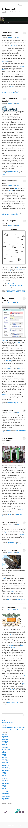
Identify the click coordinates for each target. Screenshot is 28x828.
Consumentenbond (13, 45)
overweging (23, 430)
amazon (22, 91)
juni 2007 (4, 772)
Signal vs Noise (5, 394)
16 (24, 410)
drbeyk (17, 514)
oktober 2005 (5, 795)
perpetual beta (9, 360)
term (18, 267)
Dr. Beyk (18, 469)
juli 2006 (4, 785)
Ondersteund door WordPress (14, 825)
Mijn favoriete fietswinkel (7, 439)
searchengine (16, 172)
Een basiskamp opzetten (8, 299)
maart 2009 (4, 743)
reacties (18, 403)
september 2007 (6, 769)
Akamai (21, 645)
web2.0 (8, 214)
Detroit (21, 585)
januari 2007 (5, 778)
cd (24, 91)
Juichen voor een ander (7, 722)
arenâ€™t (17, 287)
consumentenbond (6, 92)
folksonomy (20, 205)
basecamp (4, 214)
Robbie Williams (5, 70)
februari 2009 (5, 744)
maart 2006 (4, 788)
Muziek (13, 91)
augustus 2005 (5, 798)
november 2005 (5, 793)
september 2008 (6, 749)
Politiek (9, 430)
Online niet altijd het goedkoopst (10, 33)
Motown (12, 591)
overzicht (9, 270)
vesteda (21, 599)
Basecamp (10, 190)
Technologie (15, 171)
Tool (14, 542)
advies (23, 683)
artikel (10, 634)
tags (9, 543)
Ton (18, 37)
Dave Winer (12, 689)
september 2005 (6, 796)
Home (3, 22)
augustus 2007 (5, 770)
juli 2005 (4, 800)
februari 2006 (5, 790)
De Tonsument (8, 9)
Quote (3, 578)
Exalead (4, 117)
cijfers (11, 86)
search (11, 172)
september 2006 (6, 782)
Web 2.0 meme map (14, 627)
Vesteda (10, 585)
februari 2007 (5, 777)
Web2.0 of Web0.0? (9, 607)
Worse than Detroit (9, 550)
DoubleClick (16, 644)
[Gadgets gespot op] (14, 819)
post (16, 188)
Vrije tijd (9, 514)
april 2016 (4, 734)
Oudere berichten (6, 709)
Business (9, 91)
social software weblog (20, 269)
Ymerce (5, 627)
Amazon (11, 60)
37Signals (17, 342)
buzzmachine (5, 543)
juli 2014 (4, 738)
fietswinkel (4, 515)
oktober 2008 (5, 747)
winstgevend (5, 61)
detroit (17, 599)
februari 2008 (5, 760)
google (7, 172)
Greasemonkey (18, 675)
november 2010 (5, 741)
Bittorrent (13, 647)
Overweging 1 (7, 410)
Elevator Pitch (11, 283)
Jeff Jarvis (21, 534)
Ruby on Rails (10, 368)
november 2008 (5, 746)
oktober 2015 (5, 736)
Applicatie (9, 171)
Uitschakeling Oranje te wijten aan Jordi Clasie (13, 727)
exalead (4, 172)
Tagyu (6, 532)
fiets (21, 514)
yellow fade (20, 368)
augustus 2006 (5, 783)
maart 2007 (4, 775)
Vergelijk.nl (22, 66)
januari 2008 (5, 762)
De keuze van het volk (10, 522)
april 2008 (4, 757)
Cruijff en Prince (6, 720)
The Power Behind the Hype (15, 285)
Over (8, 22)
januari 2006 (5, 791)
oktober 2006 (5, 780)
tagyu (12, 543)
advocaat (18, 430)
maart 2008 (4, 759)
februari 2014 (5, 739)
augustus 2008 (5, 751)
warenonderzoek (11, 47)
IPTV (18, 122)
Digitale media (15, 290)
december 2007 (5, 764)
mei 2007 (4, 773)
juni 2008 (4, 754)
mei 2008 (4, 756)
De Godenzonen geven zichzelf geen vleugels (13, 729)
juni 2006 (4, 787)
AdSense (11, 645)
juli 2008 (4, 752)
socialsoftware (10, 291)
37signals (4, 403)
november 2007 (5, 765)
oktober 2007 (5, 767)
